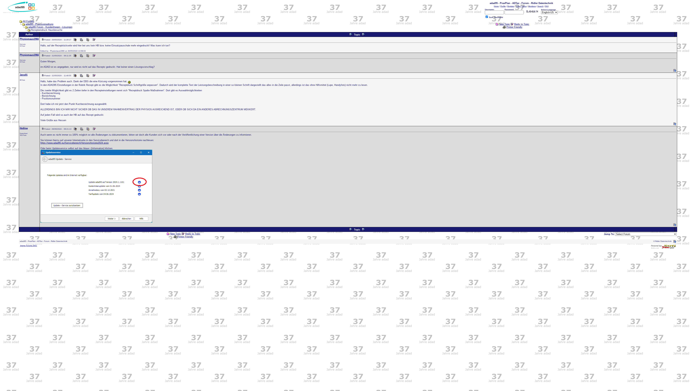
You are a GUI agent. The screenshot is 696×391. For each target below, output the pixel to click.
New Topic (504, 24)
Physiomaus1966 (29, 39)
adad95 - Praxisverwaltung (39, 24)
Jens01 (24, 74)
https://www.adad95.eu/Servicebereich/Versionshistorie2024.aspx (74, 143)
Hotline (24, 128)
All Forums (28, 21)
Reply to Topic (521, 24)
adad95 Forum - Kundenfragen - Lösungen (50, 27)
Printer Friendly (514, 27)
